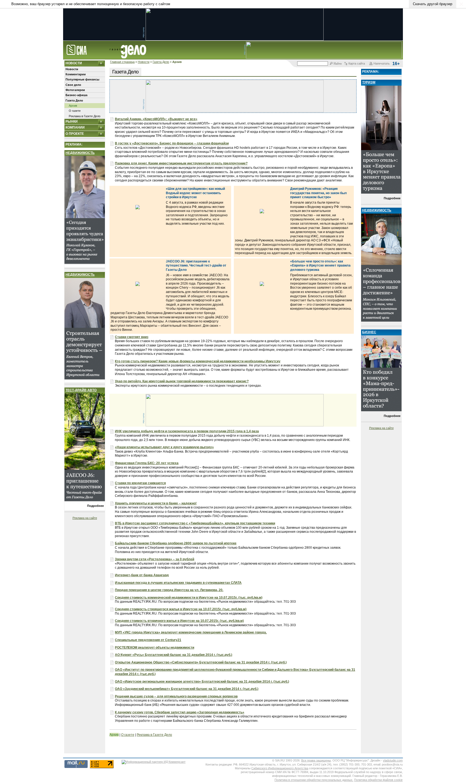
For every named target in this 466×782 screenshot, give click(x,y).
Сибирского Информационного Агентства (279, 768)
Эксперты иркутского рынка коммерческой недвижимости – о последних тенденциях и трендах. (188, 385)
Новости (143, 61)
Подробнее (95, 505)
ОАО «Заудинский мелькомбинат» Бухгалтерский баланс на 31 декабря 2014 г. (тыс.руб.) (186, 689)
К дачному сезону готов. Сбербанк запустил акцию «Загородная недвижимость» (179, 712)
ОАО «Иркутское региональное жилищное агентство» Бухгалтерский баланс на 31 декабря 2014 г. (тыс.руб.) (202, 681)
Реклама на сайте (85, 518)
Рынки (72, 121)
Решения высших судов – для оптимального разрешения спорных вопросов (176, 696)
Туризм (368, 82)
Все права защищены (316, 760)
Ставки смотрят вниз (131, 337)
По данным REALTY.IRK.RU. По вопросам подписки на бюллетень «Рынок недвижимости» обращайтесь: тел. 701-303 (205, 602)
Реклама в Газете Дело (84, 116)
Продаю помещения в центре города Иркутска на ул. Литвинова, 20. (169, 590)
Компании (75, 127)
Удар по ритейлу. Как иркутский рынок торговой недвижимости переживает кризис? (182, 381)
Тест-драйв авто (81, 390)
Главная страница (122, 61)
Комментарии (76, 74)
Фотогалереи (75, 90)
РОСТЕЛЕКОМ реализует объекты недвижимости (154, 647)
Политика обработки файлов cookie (378, 779)
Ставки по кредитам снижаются (140, 483)
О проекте (75, 134)
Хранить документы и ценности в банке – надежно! (156, 503)
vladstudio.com (393, 760)
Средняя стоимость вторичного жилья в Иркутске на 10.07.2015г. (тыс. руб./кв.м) (179, 621)
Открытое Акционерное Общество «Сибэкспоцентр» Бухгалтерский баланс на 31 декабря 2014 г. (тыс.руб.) (201, 662)
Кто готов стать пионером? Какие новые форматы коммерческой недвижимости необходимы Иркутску (197, 361)
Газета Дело (161, 61)
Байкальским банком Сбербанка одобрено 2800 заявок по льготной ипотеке (176, 543)
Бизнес (369, 332)
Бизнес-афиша (76, 95)
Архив (73, 105)
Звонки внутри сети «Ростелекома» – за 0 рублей (154, 559)
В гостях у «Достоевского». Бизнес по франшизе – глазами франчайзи (172, 143)
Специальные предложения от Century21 (148, 640)
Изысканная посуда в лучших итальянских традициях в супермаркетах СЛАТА (178, 583)
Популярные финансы (82, 79)
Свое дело (73, 84)
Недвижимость (80, 153)
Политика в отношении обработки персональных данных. (314, 779)
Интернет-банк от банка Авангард (142, 575)
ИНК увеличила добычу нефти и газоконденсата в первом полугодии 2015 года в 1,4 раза (187, 431)
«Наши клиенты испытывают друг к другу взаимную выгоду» (164, 447)
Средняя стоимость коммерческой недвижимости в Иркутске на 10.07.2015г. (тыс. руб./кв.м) (188, 597)
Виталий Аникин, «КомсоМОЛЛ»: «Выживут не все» (156, 119)
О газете (75, 110)
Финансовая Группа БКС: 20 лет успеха (147, 463)
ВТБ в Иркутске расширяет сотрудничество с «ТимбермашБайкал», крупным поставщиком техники (195, 523)
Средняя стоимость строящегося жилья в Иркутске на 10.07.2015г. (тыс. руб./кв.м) (180, 609)
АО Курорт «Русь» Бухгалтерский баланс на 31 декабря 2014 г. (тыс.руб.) (173, 655)
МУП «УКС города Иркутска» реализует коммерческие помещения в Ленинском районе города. (191, 632)
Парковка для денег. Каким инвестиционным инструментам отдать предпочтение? (181, 163)
